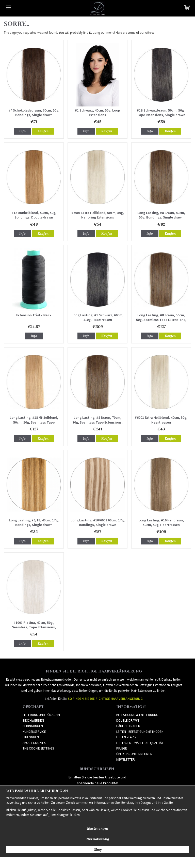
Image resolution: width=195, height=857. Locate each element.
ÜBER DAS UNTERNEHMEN (134, 754)
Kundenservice (34, 732)
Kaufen (43, 131)
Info (22, 131)
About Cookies (34, 743)
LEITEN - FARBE (126, 737)
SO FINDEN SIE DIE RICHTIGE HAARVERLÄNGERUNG (105, 699)
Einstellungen (97, 828)
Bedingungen (33, 726)
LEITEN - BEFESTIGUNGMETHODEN (140, 732)
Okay (98, 850)
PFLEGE (121, 748)
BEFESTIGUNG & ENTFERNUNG (137, 715)
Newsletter (125, 759)
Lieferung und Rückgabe (42, 715)
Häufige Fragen (128, 726)
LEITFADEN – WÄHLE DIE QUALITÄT (139, 743)
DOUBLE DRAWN (127, 720)
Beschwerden (33, 720)
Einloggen (31, 737)
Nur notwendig (97, 839)
